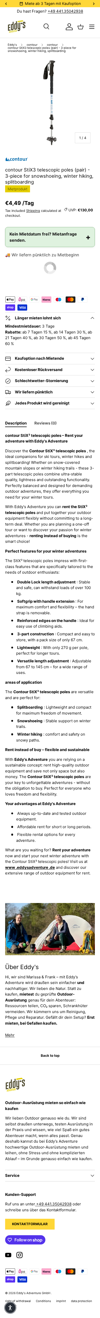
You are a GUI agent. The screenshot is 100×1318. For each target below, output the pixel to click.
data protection (81, 1301)
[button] (10, 1308)
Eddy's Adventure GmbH (33, 1293)
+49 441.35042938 (65, 11)
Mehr (10, 1035)
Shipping (33, 211)
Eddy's (12, 44)
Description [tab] (16, 423)
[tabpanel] (50, 654)
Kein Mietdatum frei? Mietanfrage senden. (43, 237)
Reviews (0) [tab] (45, 423)
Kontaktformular (30, 1224)
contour (32, 44)
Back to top (50, 1055)
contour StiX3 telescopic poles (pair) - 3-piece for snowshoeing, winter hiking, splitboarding (42, 49)
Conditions (43, 1301)
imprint (61, 1301)
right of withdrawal (18, 1301)
